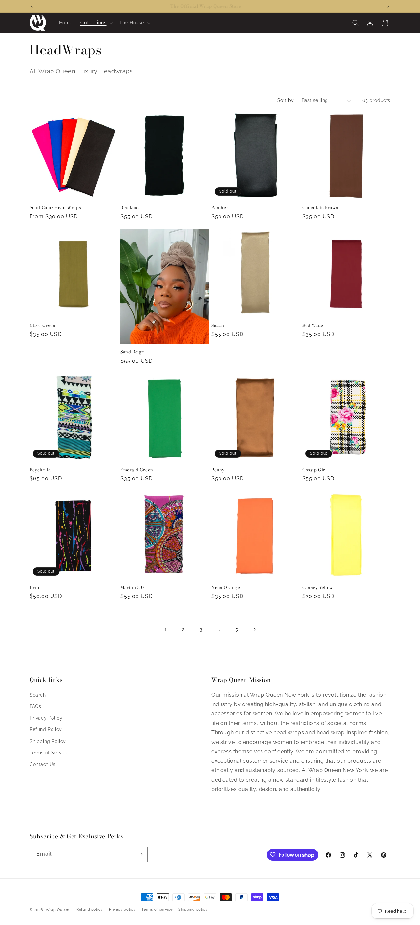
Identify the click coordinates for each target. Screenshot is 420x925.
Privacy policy (122, 909)
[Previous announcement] (32, 6)
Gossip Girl (314, 470)
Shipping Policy (48, 741)
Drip (34, 587)
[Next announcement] (388, 6)
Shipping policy (193, 909)
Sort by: (286, 100)
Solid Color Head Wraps (55, 207)
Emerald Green (136, 470)
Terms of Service (49, 752)
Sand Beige (132, 352)
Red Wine (312, 325)
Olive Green (43, 325)
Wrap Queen (57, 910)
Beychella (40, 470)
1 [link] (165, 629)
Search (38, 695)
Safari (217, 325)
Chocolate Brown (320, 207)
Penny (218, 470)
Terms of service (156, 909)
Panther (219, 207)
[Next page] (254, 629)
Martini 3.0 (132, 587)
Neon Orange (225, 587)
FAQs (35, 706)
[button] (96, 23)
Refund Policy (46, 729)
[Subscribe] (140, 854)
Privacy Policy (46, 718)
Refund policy (89, 909)
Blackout (129, 207)
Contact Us (43, 764)
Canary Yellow (317, 587)
